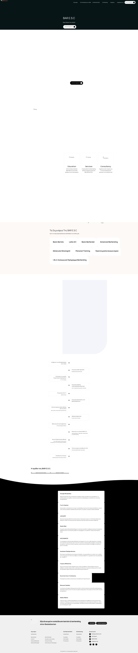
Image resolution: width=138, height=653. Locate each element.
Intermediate (65, 639)
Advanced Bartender (35, 640)
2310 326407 (92, 623)
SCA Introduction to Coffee (85, 2)
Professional (65, 640)
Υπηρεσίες (112, 2)
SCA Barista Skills (96, 2)
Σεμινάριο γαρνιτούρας (50, 639)
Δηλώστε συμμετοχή (76, 82)
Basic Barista (33, 637)
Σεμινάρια (75, 2)
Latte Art (32, 639)
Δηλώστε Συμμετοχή (129, 2)
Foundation (65, 637)
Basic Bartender (48, 637)
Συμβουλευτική (120, 2)
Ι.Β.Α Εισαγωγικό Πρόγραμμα (50, 642)
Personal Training (48, 640)
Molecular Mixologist (35, 642)
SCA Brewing (105, 2)
